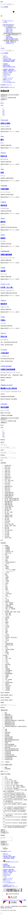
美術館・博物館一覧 (11, 41)
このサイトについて (8, 20)
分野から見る (9, 30)
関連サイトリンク (7, 79)
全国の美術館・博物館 (11, 40)
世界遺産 (8, 36)
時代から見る (9, 29)
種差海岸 (4, 304)
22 (3, 114)
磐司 (2, 140)
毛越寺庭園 (5, 189)
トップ (5, 55)
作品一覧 (8, 24)
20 (3, 111)
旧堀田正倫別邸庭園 (8, 369)
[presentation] (1, 97)
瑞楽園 (3, 271)
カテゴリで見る (8, 26)
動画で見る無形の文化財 (12, 38)
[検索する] (13, 4)
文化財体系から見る (11, 27)
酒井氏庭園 (5, 407)
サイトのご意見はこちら (9, 82)
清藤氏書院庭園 (6, 254)
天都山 (3, 320)
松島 (2, 172)
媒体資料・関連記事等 (8, 69)
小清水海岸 (5, 353)
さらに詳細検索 (4, 6)
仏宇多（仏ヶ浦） (7, 287)
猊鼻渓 (3, 238)
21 (3, 112)
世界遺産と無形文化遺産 (12, 34)
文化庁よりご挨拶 (7, 72)
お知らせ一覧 (6, 75)
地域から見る (9, 31)
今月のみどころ (10, 43)
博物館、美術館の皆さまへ (9, 70)
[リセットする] (15, 705)
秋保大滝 (4, 156)
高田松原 (4, 205)
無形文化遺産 (9, 37)
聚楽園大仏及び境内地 (9, 388)
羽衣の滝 (4, 336)
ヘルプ (5, 76)
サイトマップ (6, 80)
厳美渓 (3, 222)
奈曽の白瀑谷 (5, 123)
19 (3, 110)
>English (5, 22)
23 (3, 115)
